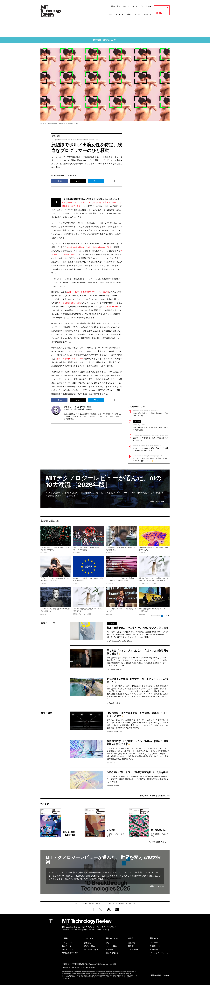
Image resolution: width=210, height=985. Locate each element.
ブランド (109, 943)
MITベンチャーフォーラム (159, 954)
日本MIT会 (154, 949)
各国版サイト (155, 946)
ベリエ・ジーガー (110, 307)
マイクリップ (137, 6)
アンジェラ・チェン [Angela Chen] (77, 407)
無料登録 (159, 13)
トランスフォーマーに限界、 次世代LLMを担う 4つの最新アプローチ (150, 458)
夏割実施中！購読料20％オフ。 (105, 40)
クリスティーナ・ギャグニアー (70, 359)
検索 (147, 6)
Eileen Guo (112, 763)
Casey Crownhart (114, 703)
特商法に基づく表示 (70, 953)
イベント (147, 14)
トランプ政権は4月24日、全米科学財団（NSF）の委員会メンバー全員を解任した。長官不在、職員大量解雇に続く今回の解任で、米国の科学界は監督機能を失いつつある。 (138, 779)
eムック (137, 14)
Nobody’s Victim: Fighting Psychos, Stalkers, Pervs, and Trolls (89, 247)
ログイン (126, 6)
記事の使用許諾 (112, 953)
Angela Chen (59, 175)
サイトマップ (67, 949)
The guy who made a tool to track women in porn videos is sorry (74, 140)
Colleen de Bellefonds (115, 669)
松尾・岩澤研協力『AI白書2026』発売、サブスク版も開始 (150, 425)
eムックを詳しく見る (157, 842)
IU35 (110, 14)
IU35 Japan (154, 943)
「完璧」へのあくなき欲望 (115, 833)
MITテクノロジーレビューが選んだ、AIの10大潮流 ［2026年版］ (104, 481)
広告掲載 (109, 949)
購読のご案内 (115, 6)
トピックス (119, 14)
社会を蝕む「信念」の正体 (159, 833)
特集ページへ (155, 501)
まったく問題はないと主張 (70, 303)
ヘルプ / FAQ (67, 943)
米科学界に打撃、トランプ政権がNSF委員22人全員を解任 (137, 772)
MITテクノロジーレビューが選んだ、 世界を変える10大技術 (103, 860)
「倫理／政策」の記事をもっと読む (152, 796)
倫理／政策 (55, 136)
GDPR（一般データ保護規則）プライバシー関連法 (88, 292)
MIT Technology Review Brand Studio (120, 641)
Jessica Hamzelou (114, 786)
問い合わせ (66, 946)
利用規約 (131, 946)
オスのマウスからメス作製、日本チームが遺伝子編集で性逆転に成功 (150, 448)
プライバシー (133, 949)
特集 (129, 14)
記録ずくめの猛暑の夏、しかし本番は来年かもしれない (150, 437)
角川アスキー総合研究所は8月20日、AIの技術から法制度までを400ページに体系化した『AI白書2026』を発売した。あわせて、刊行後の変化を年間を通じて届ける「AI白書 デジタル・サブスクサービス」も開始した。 (137, 634)
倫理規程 (131, 943)
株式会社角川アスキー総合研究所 (83, 967)
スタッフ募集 (111, 946)
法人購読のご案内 (91, 949)
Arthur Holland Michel (115, 732)
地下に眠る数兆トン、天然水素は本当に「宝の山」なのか (150, 413)
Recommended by (156, 615)
